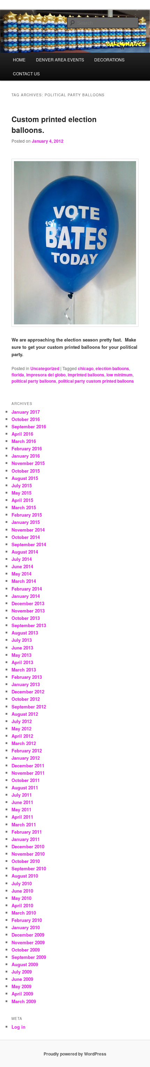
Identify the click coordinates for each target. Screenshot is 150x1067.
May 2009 (21, 986)
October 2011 (26, 780)
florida (18, 374)
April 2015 (22, 500)
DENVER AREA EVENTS (60, 59)
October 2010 (26, 861)
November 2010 (28, 853)
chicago (85, 368)
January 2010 (26, 927)
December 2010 (28, 846)
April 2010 (22, 905)
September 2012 (29, 706)
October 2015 (26, 470)
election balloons (112, 368)
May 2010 (21, 898)
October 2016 (26, 419)
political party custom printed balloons (96, 381)
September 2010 (29, 868)
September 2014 (29, 544)
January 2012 (26, 757)
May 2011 (21, 809)
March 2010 (24, 912)
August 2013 (25, 632)
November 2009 (28, 942)
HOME (19, 59)
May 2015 (21, 492)
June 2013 (22, 647)
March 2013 (24, 669)
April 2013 (22, 662)
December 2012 (28, 691)
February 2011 (27, 831)
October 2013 (26, 618)
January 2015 (26, 522)
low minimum (119, 374)
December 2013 (28, 603)
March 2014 (24, 581)
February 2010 (27, 920)
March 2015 (24, 507)
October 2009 (26, 949)
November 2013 (28, 610)
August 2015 (25, 478)
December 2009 (28, 934)
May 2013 (21, 655)
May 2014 (21, 573)
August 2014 (25, 551)
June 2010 (22, 890)
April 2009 (22, 993)
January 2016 (26, 455)
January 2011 (26, 839)
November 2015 (28, 463)
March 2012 (24, 743)
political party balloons (34, 381)
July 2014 (22, 559)
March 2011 (24, 824)
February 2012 (27, 750)
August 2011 (25, 787)
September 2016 (29, 426)
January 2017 (26, 411)
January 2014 (26, 596)
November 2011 (28, 772)
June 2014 (22, 566)
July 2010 (22, 883)
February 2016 (27, 448)
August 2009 (25, 964)
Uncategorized (44, 368)
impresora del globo (46, 374)
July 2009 (22, 971)
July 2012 (22, 721)
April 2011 (22, 816)
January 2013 (26, 684)
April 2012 (22, 735)
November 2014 (28, 529)
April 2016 (22, 433)
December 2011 (28, 765)
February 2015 (27, 514)
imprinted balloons (86, 374)
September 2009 (29, 957)
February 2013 (27, 677)
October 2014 (26, 537)
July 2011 (22, 794)
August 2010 (25, 875)
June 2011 (22, 802)
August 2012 (25, 714)
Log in (18, 1026)
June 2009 (22, 979)
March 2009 (24, 1001)
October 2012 (26, 699)
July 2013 (22, 640)
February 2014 (27, 588)
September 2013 (29, 625)
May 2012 (21, 728)
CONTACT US (26, 73)
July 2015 (22, 485)
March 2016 (24, 441)
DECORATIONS (109, 59)
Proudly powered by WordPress (75, 1054)
